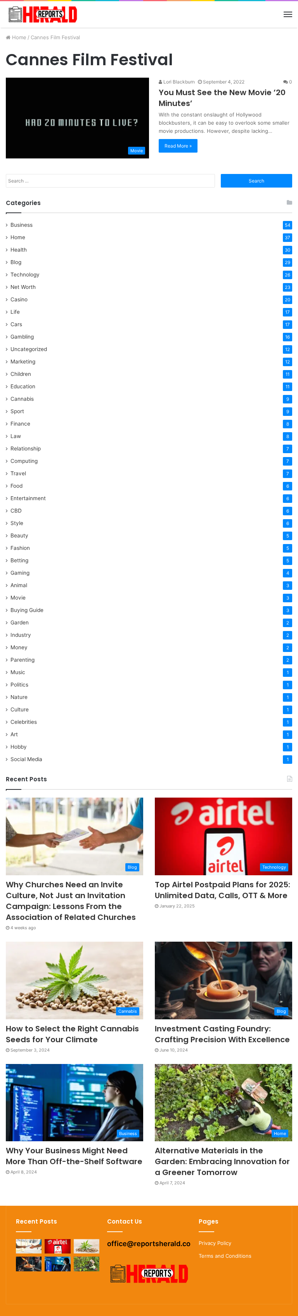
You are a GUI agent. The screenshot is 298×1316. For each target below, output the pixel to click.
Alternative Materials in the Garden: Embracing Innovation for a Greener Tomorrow (222, 1161)
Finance (20, 424)
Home (18, 37)
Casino (19, 299)
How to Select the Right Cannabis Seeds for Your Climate (72, 1034)
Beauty (19, 535)
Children (20, 374)
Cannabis (22, 399)
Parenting (22, 660)
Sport (17, 411)
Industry (20, 635)
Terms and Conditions (225, 1256)
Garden (19, 622)
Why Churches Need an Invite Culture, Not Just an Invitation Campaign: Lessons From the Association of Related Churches (71, 901)
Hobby (18, 747)
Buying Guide (26, 610)
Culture (19, 709)
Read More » (178, 146)
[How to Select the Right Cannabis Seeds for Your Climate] (86, 1246)
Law (15, 436)
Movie (18, 598)
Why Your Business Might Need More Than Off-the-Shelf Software (74, 1156)
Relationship (25, 448)
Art (14, 734)
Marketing (22, 361)
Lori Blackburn (178, 82)
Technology (25, 274)
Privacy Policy (215, 1243)
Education (22, 386)
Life (15, 312)
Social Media (26, 759)
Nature (19, 697)
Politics (19, 684)
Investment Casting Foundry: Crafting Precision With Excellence (222, 1034)
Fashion (20, 548)
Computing (24, 461)
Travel (18, 473)
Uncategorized (28, 349)
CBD (16, 511)
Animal (18, 585)
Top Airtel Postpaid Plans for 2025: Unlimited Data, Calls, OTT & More (222, 890)
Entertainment (28, 498)
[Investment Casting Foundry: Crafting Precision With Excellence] (29, 1264)
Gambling (22, 337)
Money (19, 647)
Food (16, 486)
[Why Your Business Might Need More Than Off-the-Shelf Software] (57, 1264)
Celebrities (23, 722)
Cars (16, 324)
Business (21, 225)
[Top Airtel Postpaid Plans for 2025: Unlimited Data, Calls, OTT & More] (57, 1246)
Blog (15, 262)
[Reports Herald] (43, 14)
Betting (19, 560)
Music (17, 672)
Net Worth (23, 287)
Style (16, 523)
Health (18, 250)
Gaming (19, 573)
